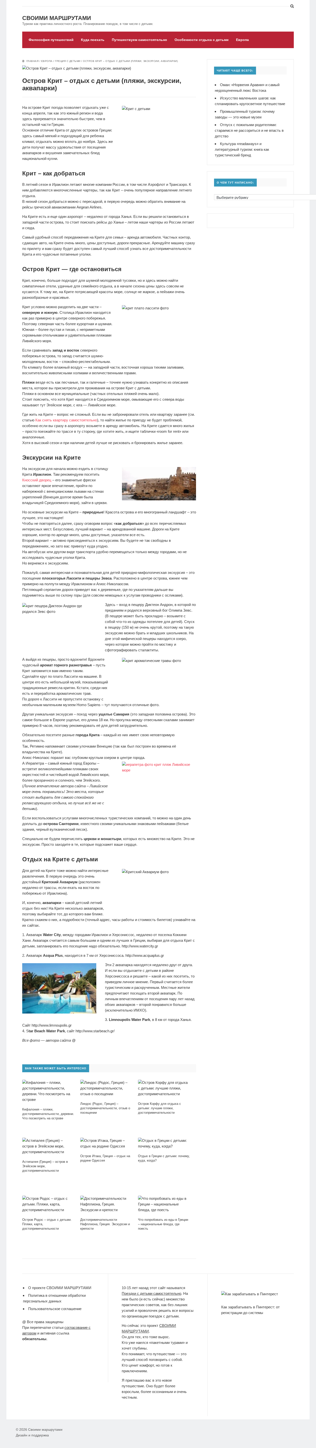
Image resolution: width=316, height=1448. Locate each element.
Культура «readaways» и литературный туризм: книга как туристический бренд (242, 149)
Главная (32, 61)
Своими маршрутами (56, 18)
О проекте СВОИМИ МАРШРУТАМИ (59, 1288)
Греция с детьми (67, 61)
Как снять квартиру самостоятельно (66, 420)
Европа (242, 40)
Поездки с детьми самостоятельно (151, 1293)
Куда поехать (92, 40)
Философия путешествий (51, 40)
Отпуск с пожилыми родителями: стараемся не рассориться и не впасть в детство (249, 130)
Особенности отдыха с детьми (202, 40)
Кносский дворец (36, 480)
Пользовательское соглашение (54, 1309)
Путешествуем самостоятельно (139, 40)
